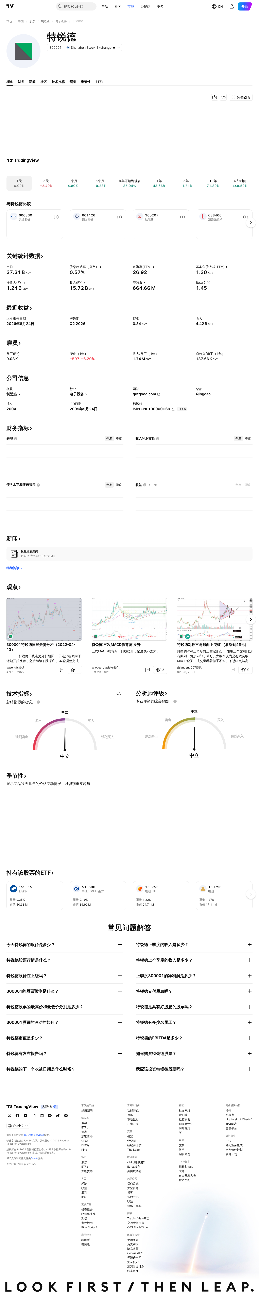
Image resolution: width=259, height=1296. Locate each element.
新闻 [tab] (32, 82)
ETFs (84, 1127)
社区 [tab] (43, 82)
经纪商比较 (134, 1145)
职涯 (130, 1201)
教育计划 (231, 1154)
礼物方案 (133, 1123)
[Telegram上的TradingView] (50, 1115)
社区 (118, 6)
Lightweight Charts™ (239, 1119)
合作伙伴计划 (234, 1149)
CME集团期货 (136, 1162)
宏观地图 (87, 1222)
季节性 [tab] (86, 82)
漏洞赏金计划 (135, 1266)
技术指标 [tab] (58, 82)
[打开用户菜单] (232, 6)
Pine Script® (89, 1227)
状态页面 (133, 1271)
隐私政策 (133, 1248)
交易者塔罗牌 (135, 1222)
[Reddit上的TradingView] (66, 1115)
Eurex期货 (133, 1166)
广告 (228, 1140)
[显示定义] (15, 267)
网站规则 (184, 1128)
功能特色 (133, 1110)
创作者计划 (186, 1123)
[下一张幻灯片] (251, 619)
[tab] (109, 438)
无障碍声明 (134, 1257)
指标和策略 (186, 1166)
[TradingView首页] (10, 6)
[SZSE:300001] (10, 636)
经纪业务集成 (234, 1145)
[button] (111, 6)
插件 (228, 1110)
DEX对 (85, 1145)
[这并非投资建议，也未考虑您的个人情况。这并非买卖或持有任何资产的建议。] (38, 702)
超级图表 (87, 1110)
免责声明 (133, 1244)
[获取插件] (223, 97)
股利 (84, 1192)
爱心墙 (183, 1115)
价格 (130, 1115)
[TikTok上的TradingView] (58, 1115)
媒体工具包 (134, 1205)
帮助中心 (133, 1197)
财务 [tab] (21, 82)
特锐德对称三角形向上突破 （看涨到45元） (212, 644)
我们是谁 (133, 1183)
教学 (182, 1149)
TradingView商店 (138, 1218)
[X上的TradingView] (9, 1115)
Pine (84, 1149)
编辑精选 (184, 1154)
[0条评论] (62, 670)
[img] (114, 47)
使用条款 (133, 1239)
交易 (182, 1145)
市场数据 (133, 1119)
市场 (130, 6)
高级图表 (231, 1123)
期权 (84, 1218)
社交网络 (184, 1110)
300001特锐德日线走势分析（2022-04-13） (40, 647)
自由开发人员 (187, 1175)
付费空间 (184, 1180)
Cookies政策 (135, 1253)
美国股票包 (134, 1171)
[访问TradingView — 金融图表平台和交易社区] (22, 160)
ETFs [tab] (99, 82)
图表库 (230, 1115)
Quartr (34, 1158)
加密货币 (87, 1136)
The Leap (133, 1149)
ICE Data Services (33, 1134)
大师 (182, 1171)
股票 (84, 1123)
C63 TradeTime (137, 1227)
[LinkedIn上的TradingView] (42, 1115)
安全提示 (133, 1262)
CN (220, 6)
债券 (84, 1132)
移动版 (85, 1239)
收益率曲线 (88, 1214)
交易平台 (231, 1128)
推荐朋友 (184, 1119)
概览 (130, 1136)
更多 (160, 6)
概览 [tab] (9, 82)
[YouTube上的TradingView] (25, 1115)
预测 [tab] (73, 82)
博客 (130, 1192)
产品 (104, 6)
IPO (83, 1197)
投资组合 (87, 1209)
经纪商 (146, 6)
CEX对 (85, 1140)
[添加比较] (56, 217)
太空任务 (133, 1188)
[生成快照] (214, 97)
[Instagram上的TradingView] (33, 1115)
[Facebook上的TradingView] (17, 1115)
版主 (182, 1132)
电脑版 (85, 1244)
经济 (84, 1183)
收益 (84, 1188)
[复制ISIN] (173, 409)
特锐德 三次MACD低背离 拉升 (116, 644)
